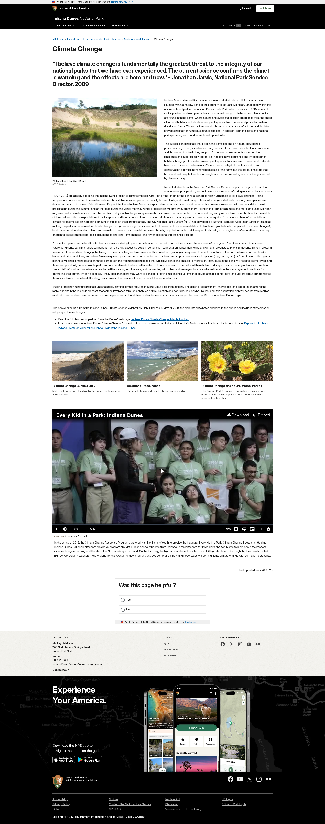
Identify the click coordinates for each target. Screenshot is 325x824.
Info (223, 25)
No (128, 609)
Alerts (234, 25)
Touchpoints (190, 622)
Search (246, 8)
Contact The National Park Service (130, 804)
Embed (264, 415)
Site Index (172, 649)
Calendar (258, 25)
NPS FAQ (115, 809)
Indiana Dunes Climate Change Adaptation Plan (160, 319)
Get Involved (118, 25)
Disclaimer (171, 804)
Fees (270, 25)
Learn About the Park (92, 25)
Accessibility (60, 799)
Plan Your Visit (63, 25)
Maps (247, 25)
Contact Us (59, 669)
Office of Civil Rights (234, 804)
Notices (113, 799)
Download (240, 415)
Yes (128, 599)
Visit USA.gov (135, 816)
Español (171, 655)
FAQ (168, 643)
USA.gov (227, 799)
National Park (78, 18)
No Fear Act (172, 799)
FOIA (55, 809)
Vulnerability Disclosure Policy (183, 809)
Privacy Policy (61, 804)
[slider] (162, 524)
